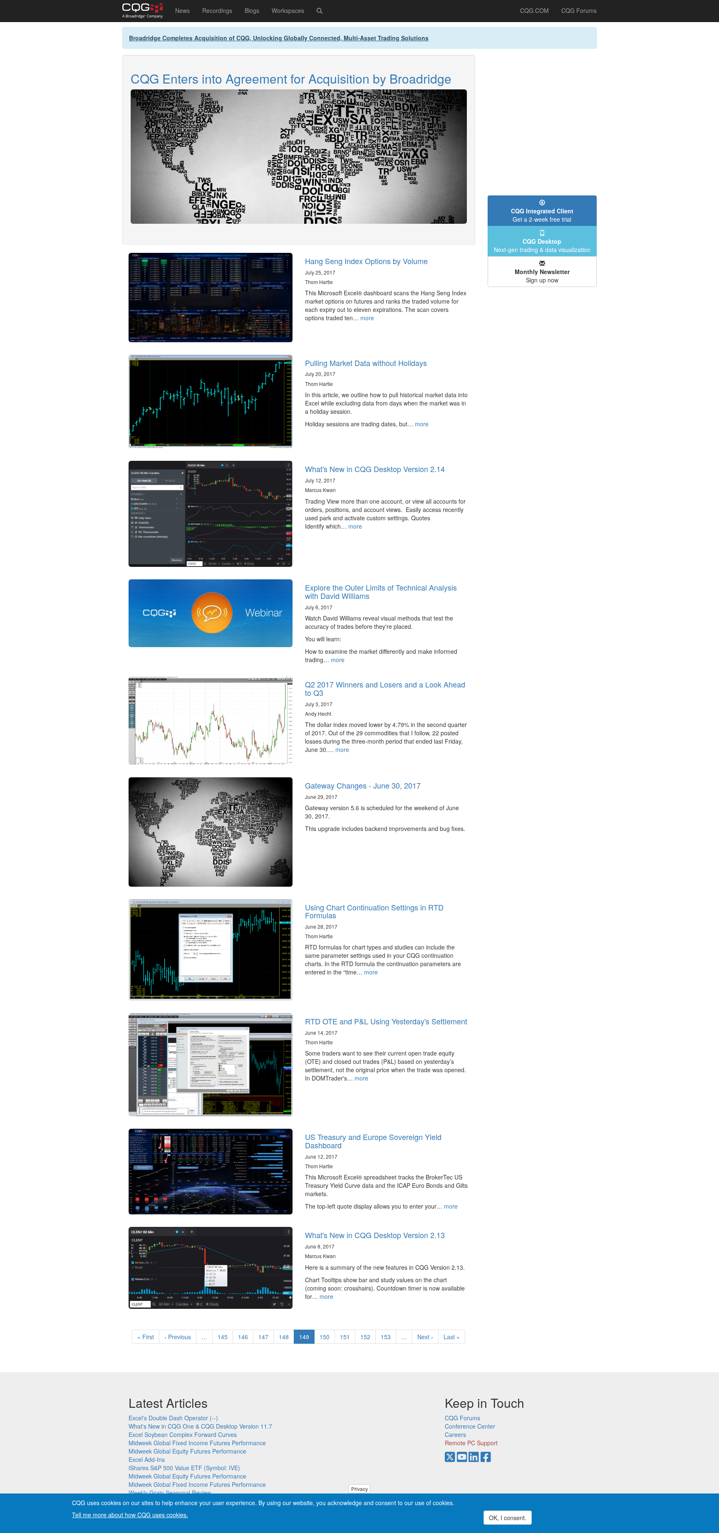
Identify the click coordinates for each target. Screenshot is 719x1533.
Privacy (359, 1488)
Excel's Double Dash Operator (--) (173, 1418)
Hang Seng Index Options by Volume (366, 260)
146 (245, 1337)
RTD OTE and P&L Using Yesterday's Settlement (386, 1021)
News (182, 10)
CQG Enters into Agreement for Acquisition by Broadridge (291, 78)
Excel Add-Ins (147, 1459)
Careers (455, 1434)
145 (224, 1337)
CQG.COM (534, 10)
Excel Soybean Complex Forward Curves (183, 1434)
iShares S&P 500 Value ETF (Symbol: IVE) (184, 1468)
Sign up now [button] (542, 275)
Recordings (217, 10)
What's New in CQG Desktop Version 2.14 (375, 468)
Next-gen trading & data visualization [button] (542, 245)
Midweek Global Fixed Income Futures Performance (197, 1443)
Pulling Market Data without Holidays (366, 362)
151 (347, 1337)
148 (286, 1337)
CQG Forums (579, 10)
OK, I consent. (507, 1517)
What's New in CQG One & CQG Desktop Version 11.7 (200, 1426)
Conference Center (470, 1426)
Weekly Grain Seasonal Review (170, 1492)
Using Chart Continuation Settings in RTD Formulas (374, 911)
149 (307, 1338)
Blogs (252, 10)
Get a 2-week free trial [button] (542, 215)
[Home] (145, 10)
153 (387, 1337)
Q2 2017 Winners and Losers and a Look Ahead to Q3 (385, 688)
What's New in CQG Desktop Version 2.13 (375, 1234)
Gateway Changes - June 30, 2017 (363, 785)
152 (367, 1337)
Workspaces (288, 10)
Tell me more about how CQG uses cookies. (130, 1515)
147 (265, 1337)
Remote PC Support (471, 1443)
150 (326, 1337)
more (367, 318)
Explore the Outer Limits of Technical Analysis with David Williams (381, 591)
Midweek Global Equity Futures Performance (187, 1451)
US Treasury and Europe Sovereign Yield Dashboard (373, 1140)
